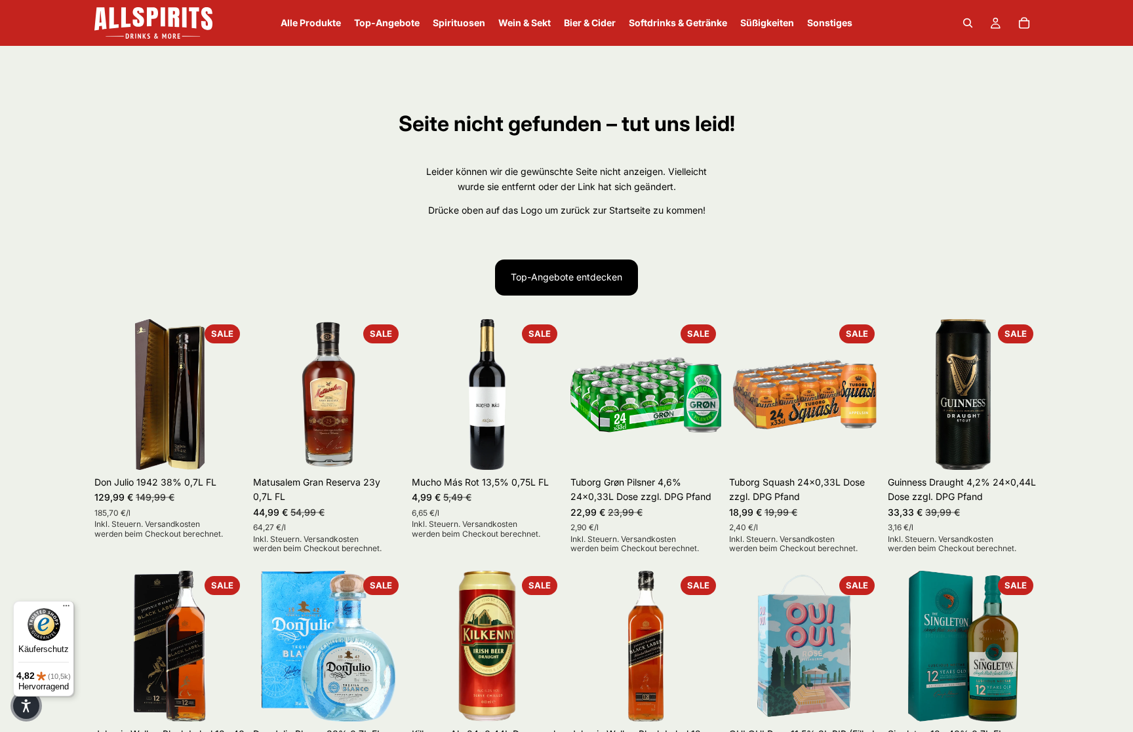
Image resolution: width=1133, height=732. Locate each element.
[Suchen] (967, 23)
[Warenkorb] (1024, 23)
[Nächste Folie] (230, 394)
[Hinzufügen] (225, 449)
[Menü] (66, 609)
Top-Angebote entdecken (566, 276)
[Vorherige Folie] (108, 394)
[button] (26, 706)
